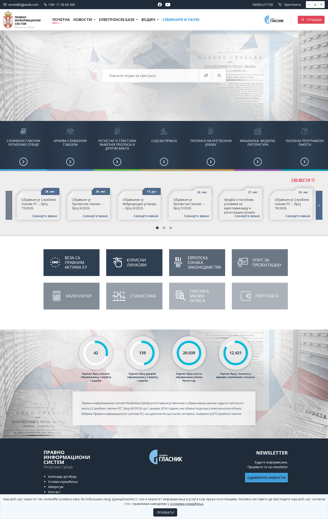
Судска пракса (164, 141)
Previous (9, 205)
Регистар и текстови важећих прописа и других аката (117, 145)
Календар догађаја (62, 476)
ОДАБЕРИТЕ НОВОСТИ (266, 477)
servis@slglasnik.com (23, 4)
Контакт (54, 492)
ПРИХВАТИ (165, 512)
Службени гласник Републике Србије (23, 143)
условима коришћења (186, 504)
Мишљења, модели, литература (258, 143)
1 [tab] (157, 228)
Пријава (314, 19)
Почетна (61, 19)
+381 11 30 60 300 (61, 4)
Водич (148, 19)
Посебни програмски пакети (305, 143)
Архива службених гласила (70, 143)
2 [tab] (164, 228)
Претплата (292, 4)
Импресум (55, 487)
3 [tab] (170, 228)
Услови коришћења (63, 482)
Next (319, 205)
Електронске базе (117, 19)
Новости (83, 19)
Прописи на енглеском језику (211, 143)
